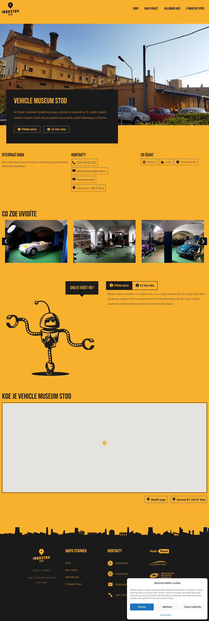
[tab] (119, 285)
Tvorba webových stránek (45, 577)
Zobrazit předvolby (192, 607)
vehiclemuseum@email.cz (91, 171)
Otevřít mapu (158, 499)
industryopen (121, 563)
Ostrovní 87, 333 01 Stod (90, 188)
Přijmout (142, 607)
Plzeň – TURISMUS (42, 570)
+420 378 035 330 (124, 594)
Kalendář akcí (72, 577)
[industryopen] (110, 563)
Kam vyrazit (71, 569)
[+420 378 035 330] (110, 595)
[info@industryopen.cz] (110, 584)
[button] (203, 241)
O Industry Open (73, 584)
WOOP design (41, 582)
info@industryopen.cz (126, 584)
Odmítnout (167, 607)
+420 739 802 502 (86, 162)
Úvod (68, 562)
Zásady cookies (165, 615)
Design (30, 577)
